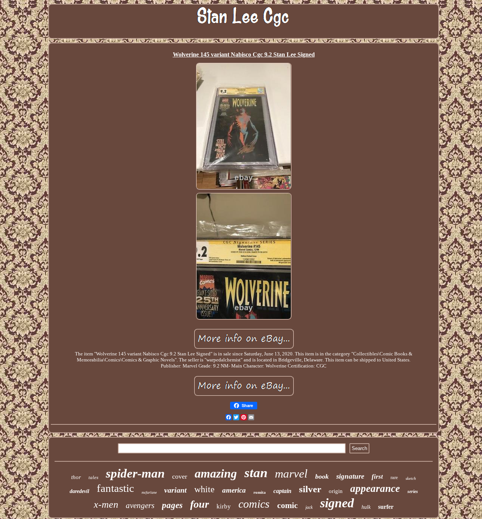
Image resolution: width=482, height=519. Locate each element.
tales (93, 477)
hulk (366, 507)
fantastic (115, 488)
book (322, 476)
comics (254, 504)
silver (310, 489)
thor (76, 477)
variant (175, 490)
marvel (291, 473)
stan (255, 472)
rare (394, 477)
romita (259, 492)
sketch (411, 478)
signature (350, 476)
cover (179, 476)
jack (309, 507)
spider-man (135, 473)
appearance (375, 488)
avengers (140, 505)
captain (282, 491)
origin (336, 491)
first (377, 476)
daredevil (79, 491)
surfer (386, 507)
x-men (106, 504)
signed (337, 503)
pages (172, 505)
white (204, 489)
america (234, 490)
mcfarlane (149, 492)
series (412, 491)
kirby (224, 506)
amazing (216, 473)
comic (287, 505)
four (199, 504)
